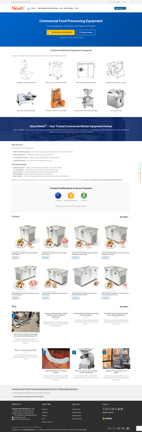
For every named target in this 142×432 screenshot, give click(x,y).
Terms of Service (47, 422)
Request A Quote (77, 419)
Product (33, 8)
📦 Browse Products (86, 32)
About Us (44, 409)
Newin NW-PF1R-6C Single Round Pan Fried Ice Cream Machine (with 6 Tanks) (115, 253)
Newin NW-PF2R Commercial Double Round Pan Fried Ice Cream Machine (25, 294)
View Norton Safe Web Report (107, 418)
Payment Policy (76, 412)
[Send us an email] (114, 2)
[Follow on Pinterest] (117, 2)
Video (61, 8)
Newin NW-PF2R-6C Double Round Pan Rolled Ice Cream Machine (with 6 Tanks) (84, 294)
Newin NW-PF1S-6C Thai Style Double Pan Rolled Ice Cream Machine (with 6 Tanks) (85, 253)
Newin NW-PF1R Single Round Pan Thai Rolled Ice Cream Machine (54, 253)
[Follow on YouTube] (119, 2)
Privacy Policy (76, 409)
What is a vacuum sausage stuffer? (26, 350)
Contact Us (45, 412)
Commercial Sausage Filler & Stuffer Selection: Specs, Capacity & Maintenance (55, 315)
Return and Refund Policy (35, 427)
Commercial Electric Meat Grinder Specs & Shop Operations (86, 314)
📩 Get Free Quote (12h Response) (60, 32)
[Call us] (115, 2)
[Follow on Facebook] (109, 2)
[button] (128, 8)
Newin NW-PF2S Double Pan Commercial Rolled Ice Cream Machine (55, 294)
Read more (15, 257)
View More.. (124, 217)
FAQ (43, 419)
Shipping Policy (76, 415)
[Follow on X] (112, 2)
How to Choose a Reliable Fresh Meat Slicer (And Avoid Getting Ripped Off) (26, 335)
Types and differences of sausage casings (56, 371)
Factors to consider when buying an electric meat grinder (86, 371)
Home (28, 8)
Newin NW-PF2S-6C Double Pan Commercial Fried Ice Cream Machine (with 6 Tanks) (115, 294)
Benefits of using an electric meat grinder (116, 371)
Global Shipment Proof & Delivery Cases (48, 8)
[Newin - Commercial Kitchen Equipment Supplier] (18, 8)
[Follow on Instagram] (111, 2)
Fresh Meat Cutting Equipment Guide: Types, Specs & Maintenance (116, 314)
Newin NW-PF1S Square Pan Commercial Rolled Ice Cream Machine (25, 253)
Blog (76, 8)
